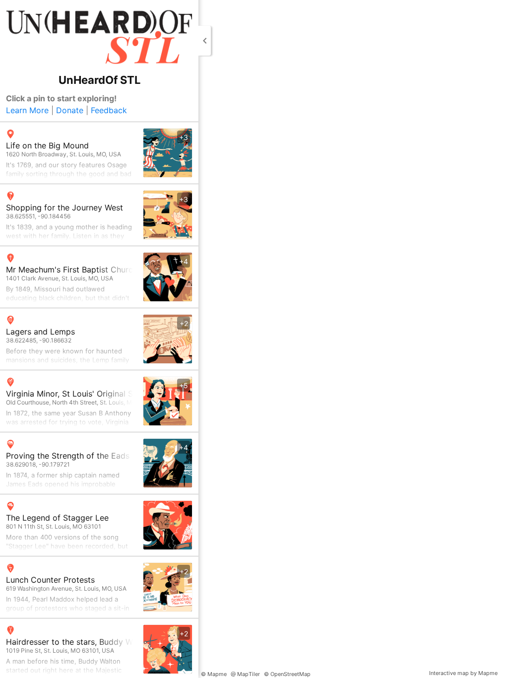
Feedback (109, 110)
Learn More (27, 110)
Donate (69, 110)
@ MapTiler (245, 674)
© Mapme (214, 674)
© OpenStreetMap (287, 674)
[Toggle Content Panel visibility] (204, 41)
